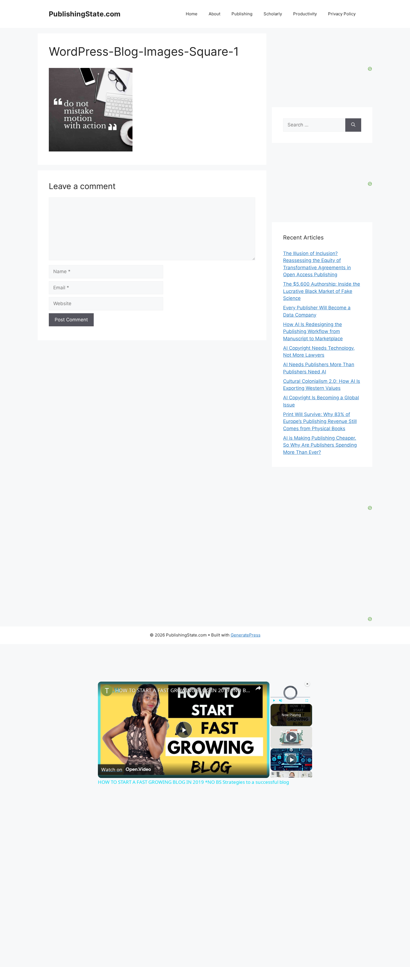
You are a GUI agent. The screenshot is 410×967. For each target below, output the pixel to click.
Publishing (241, 13)
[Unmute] (280, 700)
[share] (258, 688)
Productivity (305, 13)
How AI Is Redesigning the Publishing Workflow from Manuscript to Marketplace (313, 331)
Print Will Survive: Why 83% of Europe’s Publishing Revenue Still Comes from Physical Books (320, 421)
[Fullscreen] (306, 700)
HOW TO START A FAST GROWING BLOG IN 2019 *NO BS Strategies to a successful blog (182, 690)
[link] (106, 690)
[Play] (274, 700)
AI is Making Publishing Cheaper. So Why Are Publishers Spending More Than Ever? (320, 445)
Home (191, 13)
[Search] (353, 125)
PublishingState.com (84, 14)
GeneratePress (246, 635)
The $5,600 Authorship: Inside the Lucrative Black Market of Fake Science (321, 291)
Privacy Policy (342, 13)
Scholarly (273, 13)
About (214, 13)
